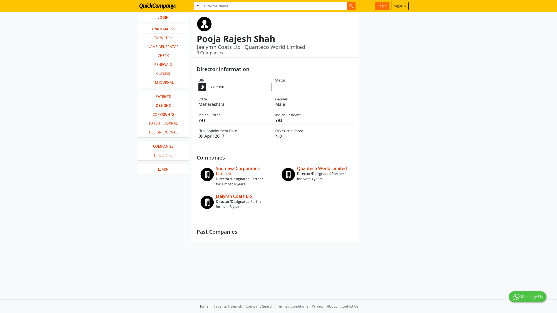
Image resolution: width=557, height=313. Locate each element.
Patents (163, 96)
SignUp (400, 6)
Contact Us (350, 306)
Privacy (318, 306)
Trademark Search (227, 306)
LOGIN (163, 17)
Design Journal (163, 132)
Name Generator (163, 46)
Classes (163, 73)
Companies (163, 146)
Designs (163, 105)
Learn (163, 169)
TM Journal (163, 82)
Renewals (163, 64)
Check (163, 55)
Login (382, 6)
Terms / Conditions (292, 306)
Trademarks (163, 29)
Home (203, 306)
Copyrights (163, 114)
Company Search (259, 306)
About (332, 306)
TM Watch (163, 37)
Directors (163, 155)
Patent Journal (163, 123)
